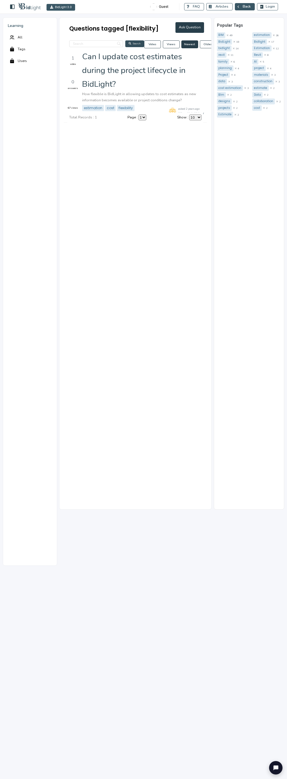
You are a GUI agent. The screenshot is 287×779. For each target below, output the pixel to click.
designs (224, 101)
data (221, 81)
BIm (221, 95)
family (223, 61)
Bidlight (259, 42)
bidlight (224, 48)
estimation (93, 108)
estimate (260, 88)
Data (257, 95)
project (259, 68)
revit (221, 55)
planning (225, 68)
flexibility (126, 108)
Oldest (208, 44)
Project (223, 75)
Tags (22, 49)
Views (171, 44)
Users (22, 61)
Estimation (262, 48)
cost (110, 108)
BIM (221, 35)
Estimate (225, 114)
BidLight (224, 42)
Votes (152, 44)
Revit (257, 55)
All (20, 37)
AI (255, 61)
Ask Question (190, 27)
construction (263, 81)
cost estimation (229, 88)
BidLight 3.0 (63, 7)
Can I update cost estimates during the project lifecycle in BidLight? (134, 70)
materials (261, 75)
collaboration (263, 101)
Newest (189, 44)
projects (224, 108)
